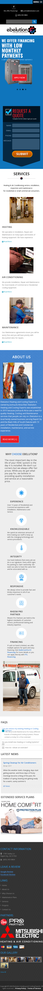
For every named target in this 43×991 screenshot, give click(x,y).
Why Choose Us (8, 893)
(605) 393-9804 (22, 15)
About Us (5, 889)
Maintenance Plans (9, 897)
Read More (7, 241)
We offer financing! (10, 11)
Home (4, 885)
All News (6, 786)
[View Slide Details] (21, 62)
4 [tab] (25, 89)
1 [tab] (17, 89)
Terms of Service (34, 988)
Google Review (6, 872)
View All (3, 972)
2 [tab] (20, 89)
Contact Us (6, 909)
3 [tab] (23, 89)
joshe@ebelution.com (31, 11)
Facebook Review (7, 874)
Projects (5, 905)
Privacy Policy (20, 988)
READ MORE (9, 439)
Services (5, 901)
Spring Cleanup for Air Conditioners (19, 762)
